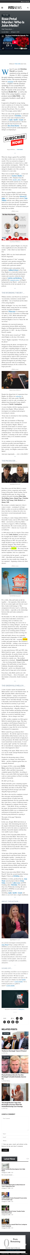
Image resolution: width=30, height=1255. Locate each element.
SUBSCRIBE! (20, 149)
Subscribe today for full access (13, 1248)
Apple (11, 120)
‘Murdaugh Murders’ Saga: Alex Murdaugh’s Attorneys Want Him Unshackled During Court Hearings (12, 1104)
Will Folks (14, 885)
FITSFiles (18, 116)
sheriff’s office (17, 180)
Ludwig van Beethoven (15, 278)
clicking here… (21, 1009)
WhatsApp (11, 311)
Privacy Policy (24, 1253)
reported (10, 81)
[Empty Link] (26, 1158)
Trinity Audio (17, 63)
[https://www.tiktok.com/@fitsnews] (26, 1244)
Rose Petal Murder (13, 126)
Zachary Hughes (17, 176)
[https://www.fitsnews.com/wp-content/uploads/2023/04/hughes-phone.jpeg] (15, 380)
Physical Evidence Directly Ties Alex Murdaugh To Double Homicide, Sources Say (14, 1076)
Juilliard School (13, 270)
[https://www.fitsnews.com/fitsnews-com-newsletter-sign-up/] (15, 999)
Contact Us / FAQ (5, 1253)
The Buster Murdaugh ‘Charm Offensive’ (14, 1051)
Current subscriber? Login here (13, 1250)
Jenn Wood (5, 32)
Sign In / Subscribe (25, 1)
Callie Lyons (16, 883)
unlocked (18, 396)
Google (21, 120)
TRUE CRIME (5, 15)
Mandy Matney (6, 1080)
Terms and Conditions (15, 1253)
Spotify (16, 120)
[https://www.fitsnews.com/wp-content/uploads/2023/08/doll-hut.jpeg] (15, 581)
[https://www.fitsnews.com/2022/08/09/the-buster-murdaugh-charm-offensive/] (15, 1040)
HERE (24, 979)
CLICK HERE (18, 981)
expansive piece (14, 280)
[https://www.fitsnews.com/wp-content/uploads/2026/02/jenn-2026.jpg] (15, 921)
